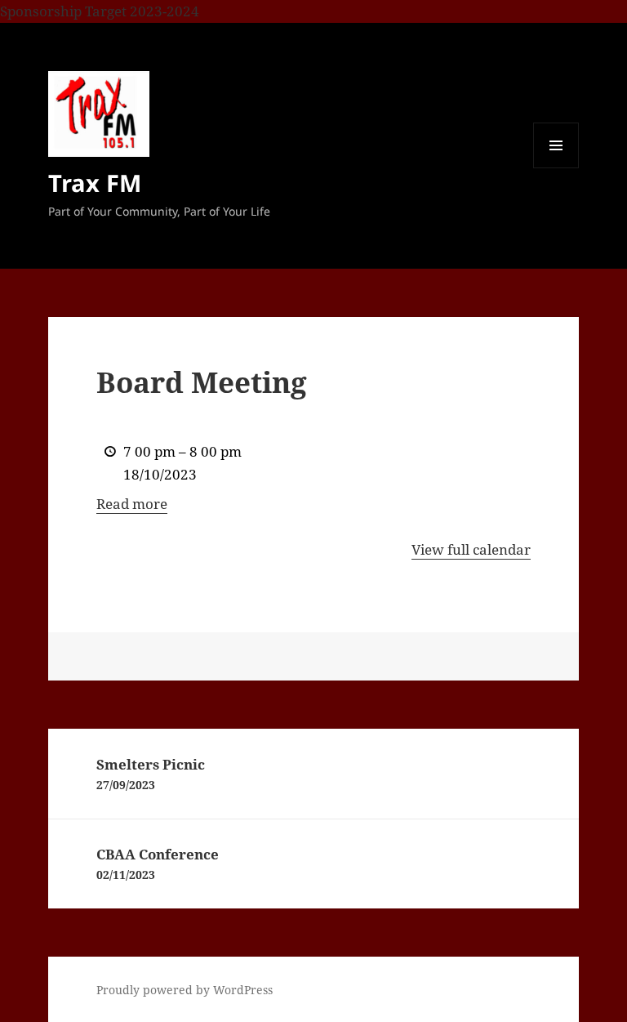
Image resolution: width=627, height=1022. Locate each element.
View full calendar (471, 549)
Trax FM (94, 183)
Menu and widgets (556, 167)
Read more (131, 503)
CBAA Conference (157, 863)
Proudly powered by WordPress (184, 989)
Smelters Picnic (150, 773)
